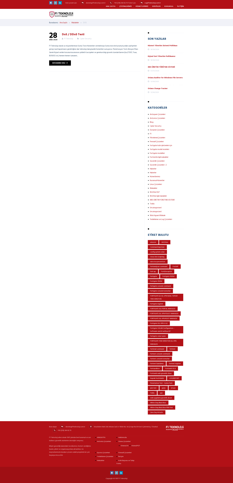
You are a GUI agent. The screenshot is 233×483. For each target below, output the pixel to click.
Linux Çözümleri (156, 184)
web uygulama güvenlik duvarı (161, 397)
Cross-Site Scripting (157, 256)
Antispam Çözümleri (157, 114)
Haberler (153, 168)
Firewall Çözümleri (157, 141)
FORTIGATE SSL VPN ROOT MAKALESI (163, 318)
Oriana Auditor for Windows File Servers (165, 77)
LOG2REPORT (174, 378)
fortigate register (156, 303)
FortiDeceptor (166, 271)
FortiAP (175, 266)
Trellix (152, 203)
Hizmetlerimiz (142, 6)
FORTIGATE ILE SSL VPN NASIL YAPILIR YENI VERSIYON (164, 297)
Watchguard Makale (157, 215)
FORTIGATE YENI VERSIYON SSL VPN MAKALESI (163, 342)
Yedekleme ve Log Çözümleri (161, 219)
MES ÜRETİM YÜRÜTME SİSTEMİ (161, 67)
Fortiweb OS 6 (170, 368)
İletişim (180, 6)
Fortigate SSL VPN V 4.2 (158, 323)
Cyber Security (85, 38)
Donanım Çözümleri (157, 129)
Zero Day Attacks (156, 412)
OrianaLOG (125, 445)
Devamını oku (58, 63)
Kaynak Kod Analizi (157, 378)
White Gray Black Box (158, 402)
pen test (153, 388)
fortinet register (175, 363)
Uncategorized (155, 211)
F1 (150, 133)
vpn (161, 393)
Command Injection (157, 247)
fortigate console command (160, 286)
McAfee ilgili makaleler (158, 196)
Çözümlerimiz (125, 6)
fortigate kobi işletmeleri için (161, 145)
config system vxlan (157, 251)
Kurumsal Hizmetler (157, 180)
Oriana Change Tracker (158, 88)
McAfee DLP (155, 192)
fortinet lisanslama (156, 363)
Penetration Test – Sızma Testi (161, 383)
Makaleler (153, 188)
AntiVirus (165, 242)
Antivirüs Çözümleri (157, 118)
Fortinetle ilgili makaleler (159, 157)
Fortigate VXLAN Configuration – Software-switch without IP (162, 330)
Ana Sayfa (110, 6)
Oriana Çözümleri (124, 441)
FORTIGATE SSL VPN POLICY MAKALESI (164, 313)
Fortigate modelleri (157, 153)
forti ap (153, 271)
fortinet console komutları (160, 358)
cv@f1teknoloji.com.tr (153, 2)
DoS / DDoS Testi (73, 34)
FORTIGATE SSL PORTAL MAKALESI (162, 308)
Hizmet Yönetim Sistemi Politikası (162, 45)
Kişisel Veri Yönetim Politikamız (161, 56)
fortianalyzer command (158, 266)
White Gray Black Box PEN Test (161, 407)
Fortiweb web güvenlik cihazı (161, 373)
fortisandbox (155, 368)
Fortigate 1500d (156, 281)
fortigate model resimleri (159, 149)
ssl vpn (173, 388)
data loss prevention (157, 261)
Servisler (156, 6)
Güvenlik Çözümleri (157, 161)
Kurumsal (168, 6)
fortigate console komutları (160, 290)
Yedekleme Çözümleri (105, 456)
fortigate (153, 276)
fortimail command (157, 349)
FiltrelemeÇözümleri (157, 137)
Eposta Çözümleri (103, 452)
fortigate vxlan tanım (158, 336)
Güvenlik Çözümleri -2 (158, 164)
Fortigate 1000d (168, 276)
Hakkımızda (122, 437)
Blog (151, 122)
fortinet (172, 349)
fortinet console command (160, 353)
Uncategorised (155, 207)
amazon (153, 242)
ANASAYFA (101, 437)
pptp (164, 388)
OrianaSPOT (135, 445)
